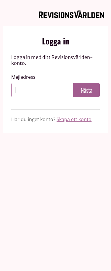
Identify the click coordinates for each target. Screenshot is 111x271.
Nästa (86, 90)
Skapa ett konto (74, 119)
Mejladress (23, 77)
